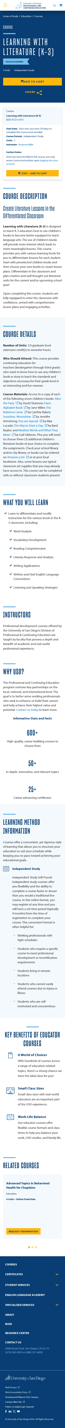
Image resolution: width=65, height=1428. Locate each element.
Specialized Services (19, 1305)
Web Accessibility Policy (16, 1392)
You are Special (28, 421)
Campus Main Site (13, 1401)
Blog (8, 1324)
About (9, 1314)
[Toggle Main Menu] (5, 5)
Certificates (14, 1274)
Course (8, 27)
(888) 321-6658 (34, 1352)
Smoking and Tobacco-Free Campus (21, 1397)
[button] (29, 1247)
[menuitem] (32, 1265)
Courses (11, 1264)
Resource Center (17, 1333)
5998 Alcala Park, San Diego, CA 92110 (27, 1348)
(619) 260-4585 (13, 1352)
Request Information (23, 1231)
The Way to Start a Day (28, 425)
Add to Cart (33, 81)
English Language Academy (25, 1295)
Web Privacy (11, 1387)
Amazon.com (16, 457)
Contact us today (27, 710)
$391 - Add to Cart (34, 173)
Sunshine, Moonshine (17, 417)
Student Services (17, 1285)
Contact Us (13, 1342)
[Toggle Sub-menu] (57, 1274)
